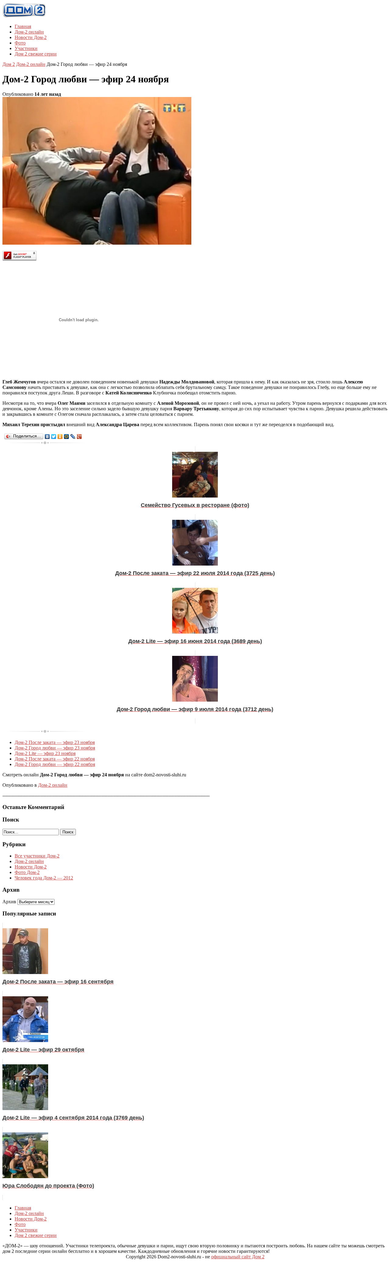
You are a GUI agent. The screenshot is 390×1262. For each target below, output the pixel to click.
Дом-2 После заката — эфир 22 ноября (55, 758)
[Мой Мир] (66, 436)
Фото (20, 42)
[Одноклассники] (60, 436)
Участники (26, 48)
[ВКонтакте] (47, 436)
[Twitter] (54, 436)
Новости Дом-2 (31, 37)
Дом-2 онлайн (29, 31)
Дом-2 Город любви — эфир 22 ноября (55, 764)
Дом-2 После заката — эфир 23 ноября (55, 742)
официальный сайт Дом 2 (237, 1256)
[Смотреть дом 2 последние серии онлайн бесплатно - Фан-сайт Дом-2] (24, 16)
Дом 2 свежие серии (36, 53)
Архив (9, 901)
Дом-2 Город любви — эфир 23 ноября (55, 747)
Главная (23, 26)
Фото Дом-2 (27, 872)
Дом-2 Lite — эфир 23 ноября (45, 753)
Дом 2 (8, 64)
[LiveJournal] (73, 436)
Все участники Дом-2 (37, 855)
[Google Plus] (79, 436)
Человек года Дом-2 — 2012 (44, 877)
